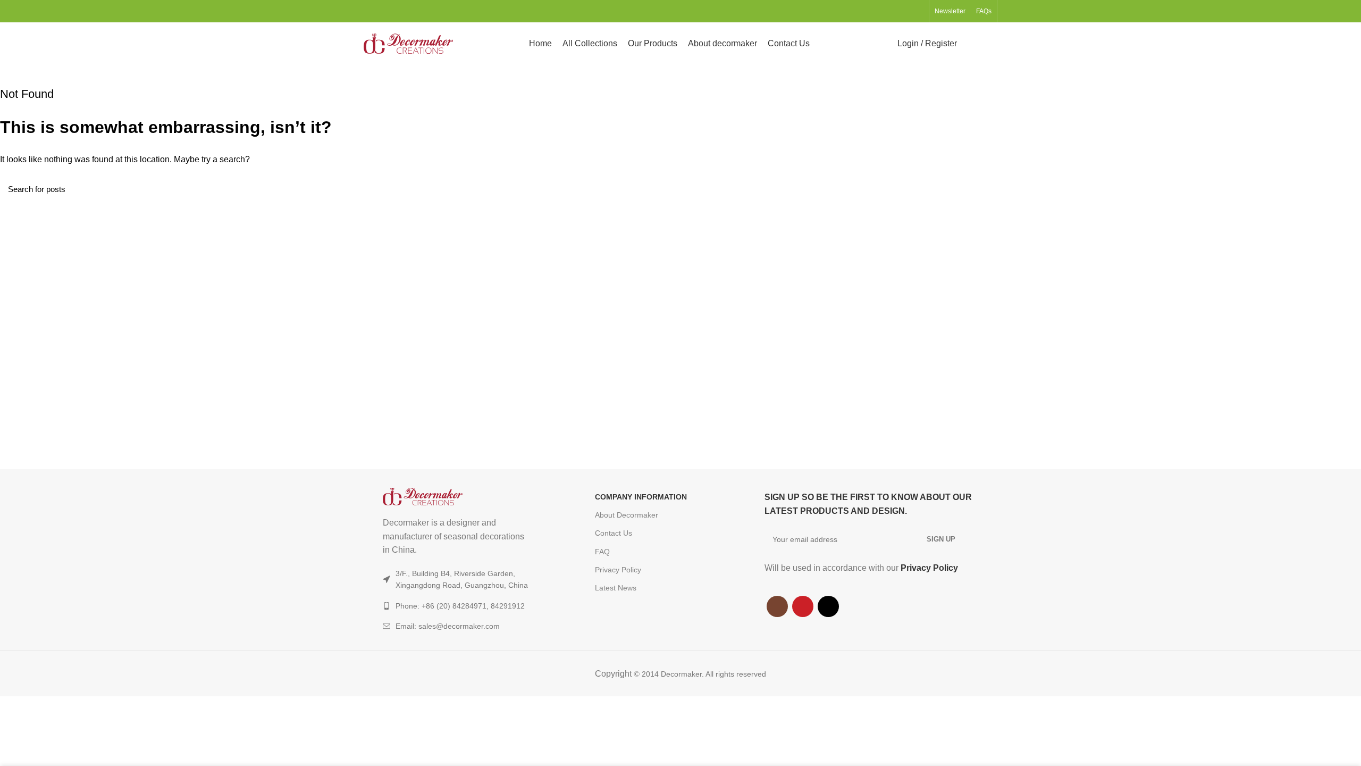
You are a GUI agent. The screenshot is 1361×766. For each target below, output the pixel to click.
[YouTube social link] (905, 11)
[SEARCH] (1346, 189)
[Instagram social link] (893, 11)
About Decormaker (626, 515)
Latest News (615, 588)
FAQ (602, 551)
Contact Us (613, 533)
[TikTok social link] (917, 11)
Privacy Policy (618, 569)
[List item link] (467, 626)
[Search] (971, 43)
